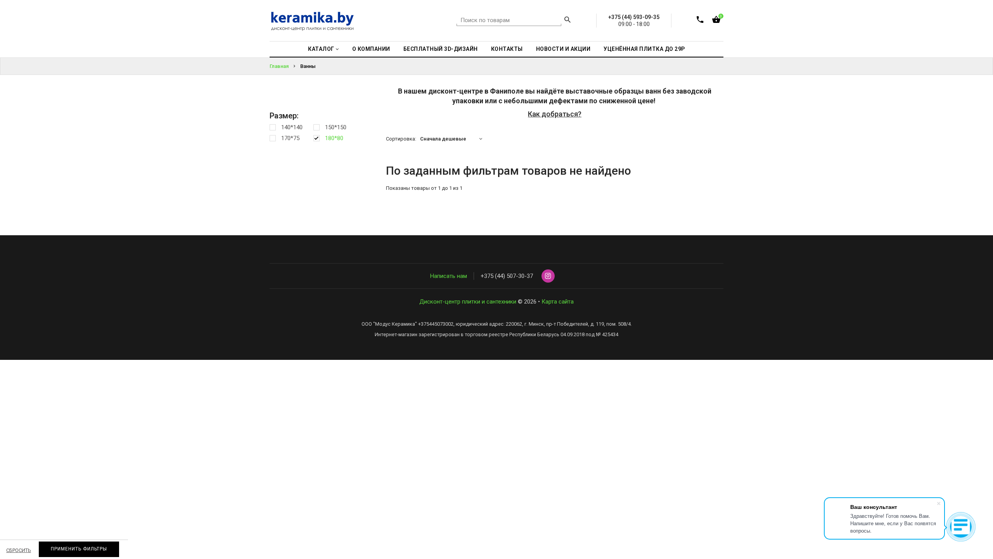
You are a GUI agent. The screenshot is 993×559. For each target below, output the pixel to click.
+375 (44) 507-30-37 (507, 276)
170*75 (290, 138)
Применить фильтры (79, 549)
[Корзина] (716, 21)
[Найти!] (567, 20)
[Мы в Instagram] (548, 276)
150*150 (335, 127)
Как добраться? (554, 114)
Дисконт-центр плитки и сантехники (467, 301)
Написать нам (448, 276)
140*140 (292, 127)
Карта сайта (557, 301)
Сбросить (18, 550)
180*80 (334, 138)
